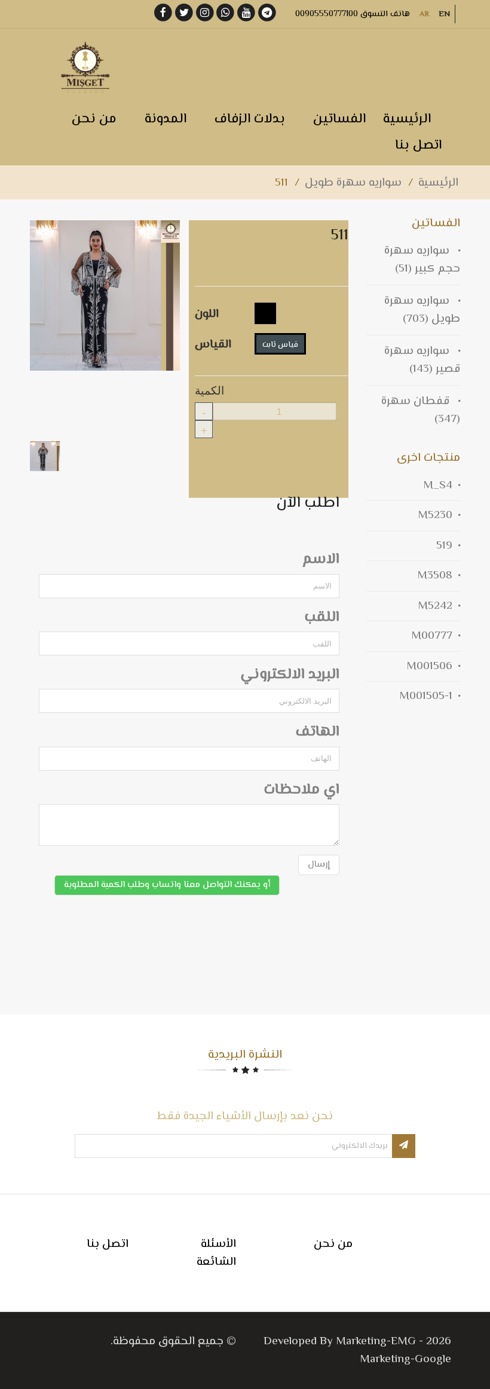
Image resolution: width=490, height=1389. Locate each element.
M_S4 (437, 485)
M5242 (435, 606)
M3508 (434, 575)
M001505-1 (425, 696)
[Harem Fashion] (83, 67)
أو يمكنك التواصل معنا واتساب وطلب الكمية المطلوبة (167, 885)
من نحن (333, 1244)
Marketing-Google (405, 1359)
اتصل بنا (107, 1244)
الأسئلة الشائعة (216, 1253)
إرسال (319, 864)
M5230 (435, 515)
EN (444, 14)
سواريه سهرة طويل (353, 183)
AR (424, 14)
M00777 (431, 636)
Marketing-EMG (376, 1341)
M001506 (429, 666)
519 (444, 546)
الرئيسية (438, 183)
